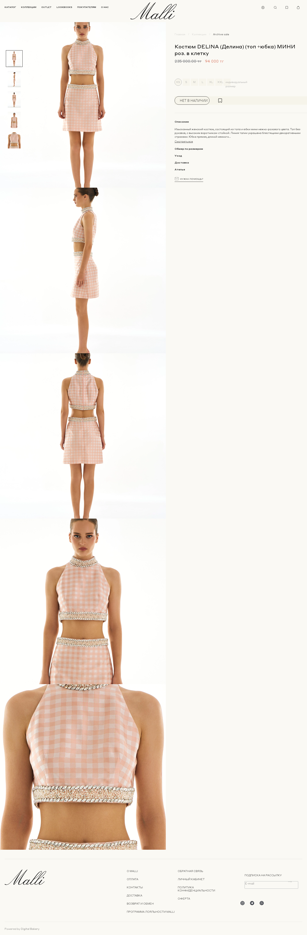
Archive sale (221, 34)
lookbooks (64, 7)
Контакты (135, 887)
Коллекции (199, 34)
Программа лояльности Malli (151, 911)
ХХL (219, 82)
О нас (105, 7)
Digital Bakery (30, 928)
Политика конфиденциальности (196, 889)
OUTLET (46, 7)
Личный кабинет (191, 879)
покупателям (86, 7)
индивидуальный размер (228, 83)
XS (178, 82)
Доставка (134, 895)
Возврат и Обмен (140, 903)
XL (211, 82)
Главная (180, 34)
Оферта (184, 898)
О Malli (132, 871)
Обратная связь (190, 871)
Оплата (132, 879)
